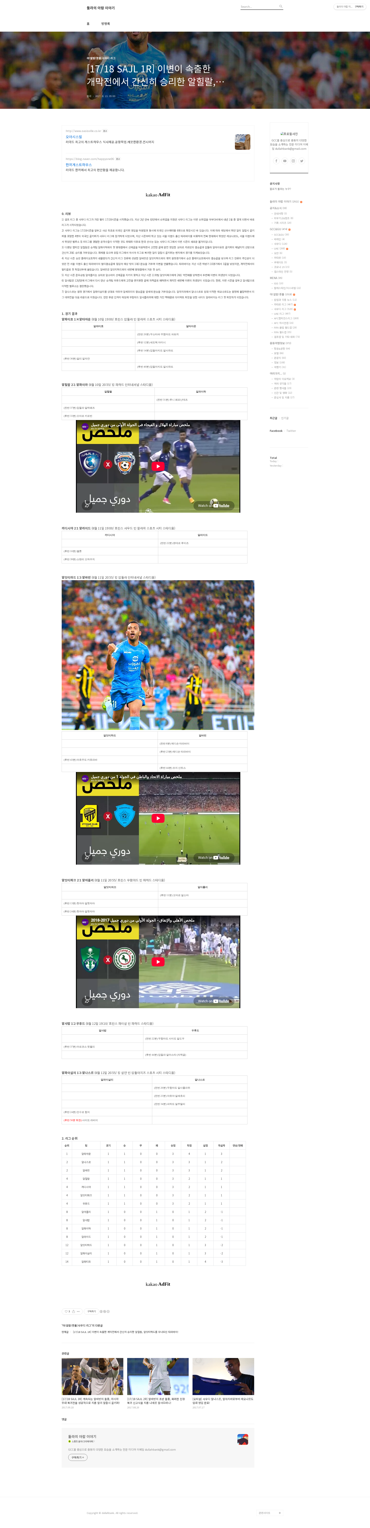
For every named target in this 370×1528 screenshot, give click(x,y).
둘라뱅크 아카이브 (268, 1507)
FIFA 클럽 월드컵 (285, 327)
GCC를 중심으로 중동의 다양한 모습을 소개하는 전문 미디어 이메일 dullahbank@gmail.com (122, 1449)
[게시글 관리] (78, 1311)
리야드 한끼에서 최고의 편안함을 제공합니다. (95, 169)
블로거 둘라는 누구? (280, 189)
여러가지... (278, 373)
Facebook (276, 431)
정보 (279, 362)
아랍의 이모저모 (284, 379)
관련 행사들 (282, 388)
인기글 (285, 418)
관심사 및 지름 (284, 397)
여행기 (280, 367)
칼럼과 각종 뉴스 (285, 300)
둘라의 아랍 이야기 (101, 8)
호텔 (279, 353)
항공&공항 (282, 348)
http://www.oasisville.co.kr (83, 131)
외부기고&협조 (283, 218)
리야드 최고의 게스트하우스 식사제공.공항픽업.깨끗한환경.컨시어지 (110, 142)
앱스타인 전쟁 (283, 271)
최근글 (273, 418)
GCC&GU (278, 229)
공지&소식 (278, 208)
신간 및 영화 (283, 393)
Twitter (291, 431)
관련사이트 (264, 1513)
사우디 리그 (283, 309)
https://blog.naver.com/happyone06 (90, 159)
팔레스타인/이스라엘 (287, 288)
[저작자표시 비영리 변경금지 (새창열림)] (104, 1311)
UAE (279, 248)
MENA (276, 278)
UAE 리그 (282, 313)
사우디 (280, 244)
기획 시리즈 (282, 223)
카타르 (280, 258)
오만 (278, 253)
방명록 (105, 23)
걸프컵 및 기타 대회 (287, 337)
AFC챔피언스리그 (286, 318)
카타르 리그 (283, 304)
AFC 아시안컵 (283, 323)
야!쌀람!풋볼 (281, 294)
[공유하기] (73, 1311)
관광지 (280, 358)
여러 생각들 (282, 383)
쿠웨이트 (280, 262)
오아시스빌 (74, 136)
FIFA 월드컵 (282, 332)
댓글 (64, 1419)
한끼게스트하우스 (79, 164)
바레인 (279, 239)
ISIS (278, 283)
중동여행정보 (280, 343)
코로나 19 (281, 267)
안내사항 (280, 213)
